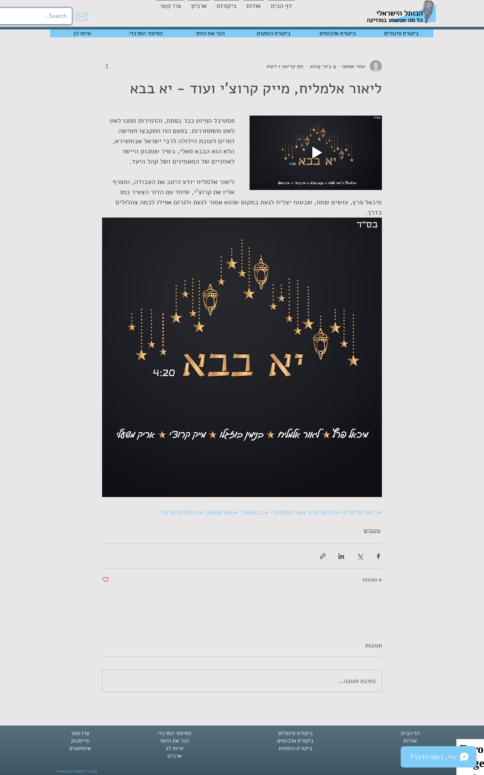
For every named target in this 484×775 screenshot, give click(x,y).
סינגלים (372, 530)
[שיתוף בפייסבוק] (378, 556)
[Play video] (316, 153)
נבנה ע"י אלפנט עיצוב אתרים (77, 771)
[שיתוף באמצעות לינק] (322, 556)
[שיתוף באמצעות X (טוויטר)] (359, 556)
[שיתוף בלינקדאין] (341, 556)
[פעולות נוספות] (106, 66)
